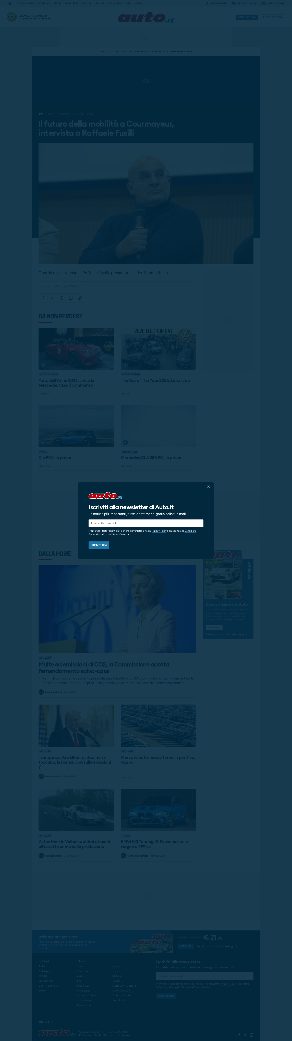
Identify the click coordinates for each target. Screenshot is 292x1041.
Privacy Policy (159, 530)
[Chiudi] (208, 486)
